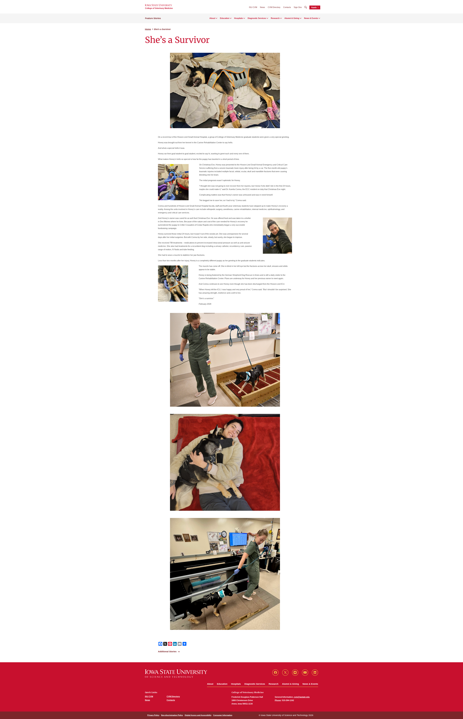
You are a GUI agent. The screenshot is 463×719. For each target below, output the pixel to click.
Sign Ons (298, 7)
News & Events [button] (311, 18)
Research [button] (275, 18)
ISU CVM (253, 7)
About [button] (212, 18)
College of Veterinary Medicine (159, 8)
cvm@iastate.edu (302, 697)
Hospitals (236, 684)
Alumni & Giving (290, 684)
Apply (314, 7)
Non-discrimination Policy (172, 715)
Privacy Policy (153, 715)
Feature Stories (153, 18)
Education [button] (224, 18)
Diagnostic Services (254, 684)
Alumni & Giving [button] (291, 18)
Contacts (287, 7)
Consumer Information (222, 715)
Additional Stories (167, 651)
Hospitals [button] (238, 18)
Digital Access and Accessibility (198, 715)
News (262, 7)
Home (148, 29)
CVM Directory (274, 7)
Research (273, 684)
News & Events (310, 684)
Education (222, 684)
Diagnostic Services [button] (257, 18)
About (210, 684)
